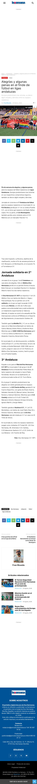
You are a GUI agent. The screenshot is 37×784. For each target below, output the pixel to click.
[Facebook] (4, 141)
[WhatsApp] (13, 141)
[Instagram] (16, 756)
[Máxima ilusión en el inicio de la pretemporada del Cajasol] (7, 596)
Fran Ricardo (7, 103)
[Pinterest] (28, 141)
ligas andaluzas (6, 511)
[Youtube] (27, 756)
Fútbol (10, 77)
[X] (9, 141)
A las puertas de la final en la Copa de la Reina (9, 537)
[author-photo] (18, 562)
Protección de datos (23, 764)
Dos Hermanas (15, 509)
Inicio (2, 73)
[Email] (32, 141)
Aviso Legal (11, 764)
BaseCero (17, 774)
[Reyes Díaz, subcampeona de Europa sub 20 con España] (7, 609)
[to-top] (35, 781)
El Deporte (9, 73)
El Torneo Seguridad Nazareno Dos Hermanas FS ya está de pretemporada (25, 583)
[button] (4, 3)
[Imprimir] (18, 145)
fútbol (30, 509)
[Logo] (18, 695)
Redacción (18, 588)
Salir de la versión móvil (18, 781)
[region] (18, 42)
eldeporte (23, 509)
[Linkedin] (23, 141)
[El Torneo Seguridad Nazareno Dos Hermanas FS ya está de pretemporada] (7, 583)
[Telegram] (18, 141)
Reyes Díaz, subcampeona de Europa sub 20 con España (25, 608)
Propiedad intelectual (18, 767)
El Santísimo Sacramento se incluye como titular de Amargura (28, 539)
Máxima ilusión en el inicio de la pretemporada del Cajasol (23, 596)
